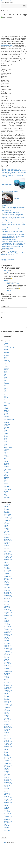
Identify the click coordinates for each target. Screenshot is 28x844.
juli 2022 (6, 581)
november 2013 (8, 743)
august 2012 (7, 766)
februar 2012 (7, 776)
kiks (6, 254)
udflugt (6, 488)
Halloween (6, 388)
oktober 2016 (7, 688)
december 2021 (8, 592)
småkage (6, 463)
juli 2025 (6, 525)
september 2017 (8, 671)
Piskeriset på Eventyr (6, 1)
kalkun (5, 402)
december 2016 (8, 685)
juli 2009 (6, 824)
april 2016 (6, 698)
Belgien (6, 354)
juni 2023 (6, 564)
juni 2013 (6, 751)
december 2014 (8, 723)
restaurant (6, 449)
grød (5, 386)
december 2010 (8, 798)
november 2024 (8, 537)
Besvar (6, 280)
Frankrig (6, 377)
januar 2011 (7, 796)
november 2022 (8, 575)
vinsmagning (7, 497)
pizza (5, 443)
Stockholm (6, 472)
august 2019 (7, 635)
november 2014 (8, 724)
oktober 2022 (7, 576)
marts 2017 (7, 681)
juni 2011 (6, 788)
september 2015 (8, 709)
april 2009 (6, 829)
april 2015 (6, 716)
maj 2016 (6, 696)
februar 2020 (7, 626)
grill (5, 385)
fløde (11, 253)
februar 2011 (7, 794)
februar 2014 (7, 738)
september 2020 (8, 615)
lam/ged (6, 408)
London (6, 411)
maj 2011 (6, 790)
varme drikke (7, 489)
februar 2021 (7, 607)
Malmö (6, 415)
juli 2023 (6, 562)
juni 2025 (6, 526)
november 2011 (8, 780)
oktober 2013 (7, 745)
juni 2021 (6, 601)
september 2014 (8, 727)
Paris (5, 439)
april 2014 (6, 735)
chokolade (6, 253)
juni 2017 (6, 676)
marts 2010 (7, 812)
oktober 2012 (7, 763)
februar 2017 (7, 682)
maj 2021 (6, 603)
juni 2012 (6, 769)
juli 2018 (6, 656)
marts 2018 (7, 662)
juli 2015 (6, 712)
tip (4, 485)
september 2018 (8, 653)
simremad (6, 460)
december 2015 (8, 704)
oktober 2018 (7, 651)
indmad (6, 393)
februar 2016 (7, 701)
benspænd (6, 355)
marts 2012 (7, 774)
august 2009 (7, 822)
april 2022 (6, 586)
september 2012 (8, 765)
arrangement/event (9, 348)
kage (15, 251)
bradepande (7, 362)
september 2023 (8, 559)
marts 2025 (7, 531)
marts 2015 (7, 718)
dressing (6, 369)
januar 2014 (7, 740)
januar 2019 (7, 646)
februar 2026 (7, 514)
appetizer (6, 346)
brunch (6, 365)
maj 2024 (6, 547)
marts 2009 (7, 830)
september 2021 (8, 597)
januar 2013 (7, 759)
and (5, 344)
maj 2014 (6, 734)
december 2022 (8, 573)
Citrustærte (4, 260)
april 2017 (6, 679)
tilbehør (6, 483)
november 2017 (8, 668)
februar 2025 (7, 533)
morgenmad (7, 424)
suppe (5, 474)
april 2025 (6, 530)
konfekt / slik (7, 404)
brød (5, 363)
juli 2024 (6, 544)
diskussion (6, 368)
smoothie (6, 466)
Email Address (5, 306)
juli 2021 (6, 600)
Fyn (5, 382)
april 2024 (6, 548)
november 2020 (8, 612)
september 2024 (8, 540)
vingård (6, 496)
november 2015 (8, 706)
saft (5, 453)
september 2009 (8, 821)
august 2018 (7, 654)
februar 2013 (7, 757)
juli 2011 (6, 787)
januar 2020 (7, 628)
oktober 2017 (7, 670)
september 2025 (8, 522)
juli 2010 (6, 805)
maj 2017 (6, 678)
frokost (6, 379)
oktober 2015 (7, 707)
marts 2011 (7, 793)
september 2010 (8, 802)
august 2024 (7, 542)
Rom (5, 450)
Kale (5, 842)
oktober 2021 (7, 595)
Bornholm (6, 360)
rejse (5, 444)
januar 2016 (7, 702)
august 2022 (7, 579)
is (4, 394)
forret (5, 376)
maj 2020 (6, 621)
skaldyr (6, 461)
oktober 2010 (7, 801)
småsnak (6, 464)
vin (5, 494)
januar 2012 (7, 777)
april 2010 (6, 810)
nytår (5, 430)
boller (5, 358)
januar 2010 (7, 815)
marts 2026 (7, 512)
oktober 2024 (7, 539)
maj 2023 (6, 565)
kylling (5, 405)
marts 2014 (7, 737)
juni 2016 (6, 695)
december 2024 (8, 536)
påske (5, 441)
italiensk (6, 397)
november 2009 (8, 818)
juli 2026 (6, 506)
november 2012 (8, 762)
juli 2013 (6, 749)
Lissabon (6, 410)
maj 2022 (6, 584)
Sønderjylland (7, 469)
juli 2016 (6, 693)
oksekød (6, 433)
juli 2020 (6, 618)
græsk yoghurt (16, 253)
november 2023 (8, 556)
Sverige (6, 475)
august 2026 (7, 505)
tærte (5, 480)
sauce (5, 458)
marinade (6, 416)
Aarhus (6, 343)
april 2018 (6, 660)
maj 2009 (6, 827)
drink (5, 371)
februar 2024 (7, 551)
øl (4, 435)
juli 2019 (6, 637)
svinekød (6, 477)
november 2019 (8, 631)
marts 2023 (7, 568)
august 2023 (7, 561)
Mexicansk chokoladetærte (7, 259)
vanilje (12, 254)
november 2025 (8, 519)
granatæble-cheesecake (7, 45)
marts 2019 (7, 643)
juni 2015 (6, 713)
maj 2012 (6, 771)
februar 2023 (7, 570)
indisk (5, 391)
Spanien (6, 471)
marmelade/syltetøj (9, 419)
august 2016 (7, 692)
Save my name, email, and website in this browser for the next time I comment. (12, 332)
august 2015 (7, 710)
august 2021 (7, 598)
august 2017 (7, 673)
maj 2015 (6, 715)
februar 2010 (7, 813)
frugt (5, 380)
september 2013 (8, 746)
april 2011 (6, 791)
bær (8, 251)
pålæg (5, 438)
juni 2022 (6, 582)
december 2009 (8, 816)
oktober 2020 (7, 614)
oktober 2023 (7, 558)
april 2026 (6, 511)
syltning (6, 478)
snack (5, 468)
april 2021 (6, 604)
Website (3, 312)
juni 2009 (6, 826)
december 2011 (8, 779)
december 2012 (8, 760)
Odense (6, 432)
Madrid (6, 413)
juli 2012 (6, 768)
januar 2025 (7, 534)
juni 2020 (6, 620)
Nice (5, 429)
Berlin (5, 357)
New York (6, 427)
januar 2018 (7, 665)
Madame (6, 270)
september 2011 (8, 783)
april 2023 (6, 567)
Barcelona (6, 352)
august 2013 (7, 748)
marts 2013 (7, 755)
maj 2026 (6, 509)
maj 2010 (6, 808)
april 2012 (6, 773)
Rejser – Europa (8, 447)
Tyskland (6, 486)
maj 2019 (6, 640)
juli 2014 (6, 731)
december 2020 (8, 611)
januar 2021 (7, 609)
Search (4, 837)
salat (5, 455)
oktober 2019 (7, 632)
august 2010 (7, 804)
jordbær (3, 254)
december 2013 (8, 741)
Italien (5, 396)
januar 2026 (7, 515)
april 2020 (6, 623)
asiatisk (6, 349)
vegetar (6, 491)
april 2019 (6, 642)
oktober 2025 (7, 520)
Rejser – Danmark (8, 446)
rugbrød (6, 452)
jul (4, 399)
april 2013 (6, 754)
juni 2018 (6, 657)
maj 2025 (6, 528)
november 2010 (8, 799)
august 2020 (7, 617)
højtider (6, 390)
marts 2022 (7, 587)
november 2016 (8, 687)
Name (3, 300)
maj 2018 (6, 659)
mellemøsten (7, 421)
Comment (3, 318)
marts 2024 (7, 550)
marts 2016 (7, 699)
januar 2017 (7, 684)
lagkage (6, 407)
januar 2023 (7, 572)
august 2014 (7, 729)
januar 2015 (7, 721)
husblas (22, 253)
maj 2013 (6, 752)
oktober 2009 (7, 819)
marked (6, 418)
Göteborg (6, 383)
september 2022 (8, 578)
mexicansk (6, 422)
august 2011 (7, 785)
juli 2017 (6, 674)
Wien (5, 499)
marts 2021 (7, 606)
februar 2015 (7, 720)
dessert (12, 251)
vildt (5, 492)
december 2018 (8, 648)
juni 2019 (6, 639)
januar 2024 (7, 553)
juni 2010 (6, 807)
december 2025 (8, 517)
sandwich (6, 457)
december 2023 (8, 554)
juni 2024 (6, 545)
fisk (5, 374)
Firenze (6, 372)
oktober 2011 (7, 782)
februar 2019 (7, 645)
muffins (6, 425)
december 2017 (8, 667)
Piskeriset (7, 249)
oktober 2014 (7, 726)
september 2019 (8, 634)
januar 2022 (7, 590)
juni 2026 (6, 508)
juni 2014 (6, 732)
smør (9, 254)
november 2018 (8, 649)
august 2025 (7, 523)
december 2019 (8, 629)
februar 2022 (7, 589)
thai (5, 482)
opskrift (6, 436)
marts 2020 (7, 625)
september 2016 (8, 690)
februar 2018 (7, 664)
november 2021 (8, 593)
